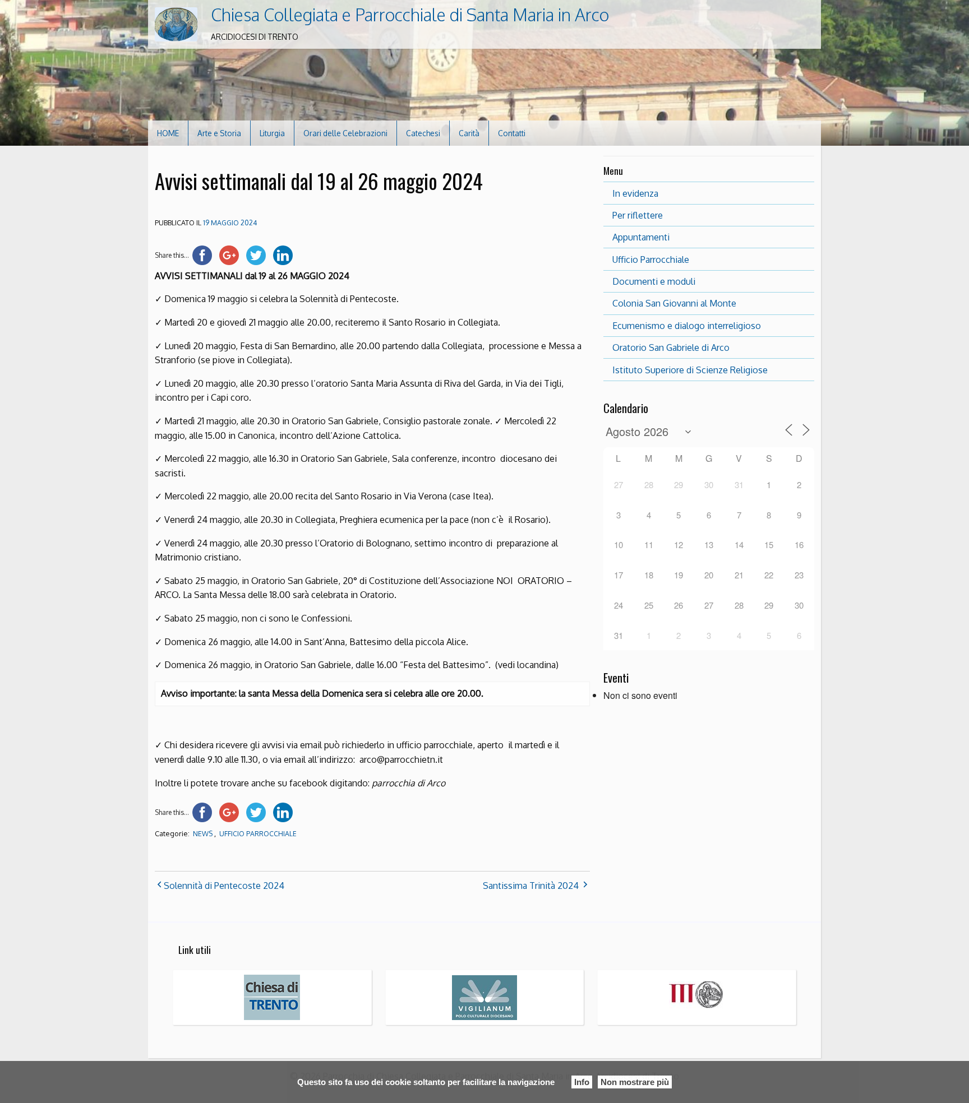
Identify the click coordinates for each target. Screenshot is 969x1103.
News (203, 833)
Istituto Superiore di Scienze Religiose (690, 370)
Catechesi (423, 133)
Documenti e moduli (653, 281)
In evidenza (635, 193)
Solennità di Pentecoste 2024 (224, 885)
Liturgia (272, 133)
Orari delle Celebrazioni (345, 133)
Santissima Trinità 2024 (531, 885)
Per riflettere (637, 215)
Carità (469, 133)
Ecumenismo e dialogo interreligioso (686, 325)
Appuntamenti (641, 237)
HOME (168, 133)
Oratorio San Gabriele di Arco (671, 347)
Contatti (511, 133)
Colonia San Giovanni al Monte (674, 303)
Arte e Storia (219, 133)
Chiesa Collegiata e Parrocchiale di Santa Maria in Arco (410, 14)
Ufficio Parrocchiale (258, 833)
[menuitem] (168, 133)
